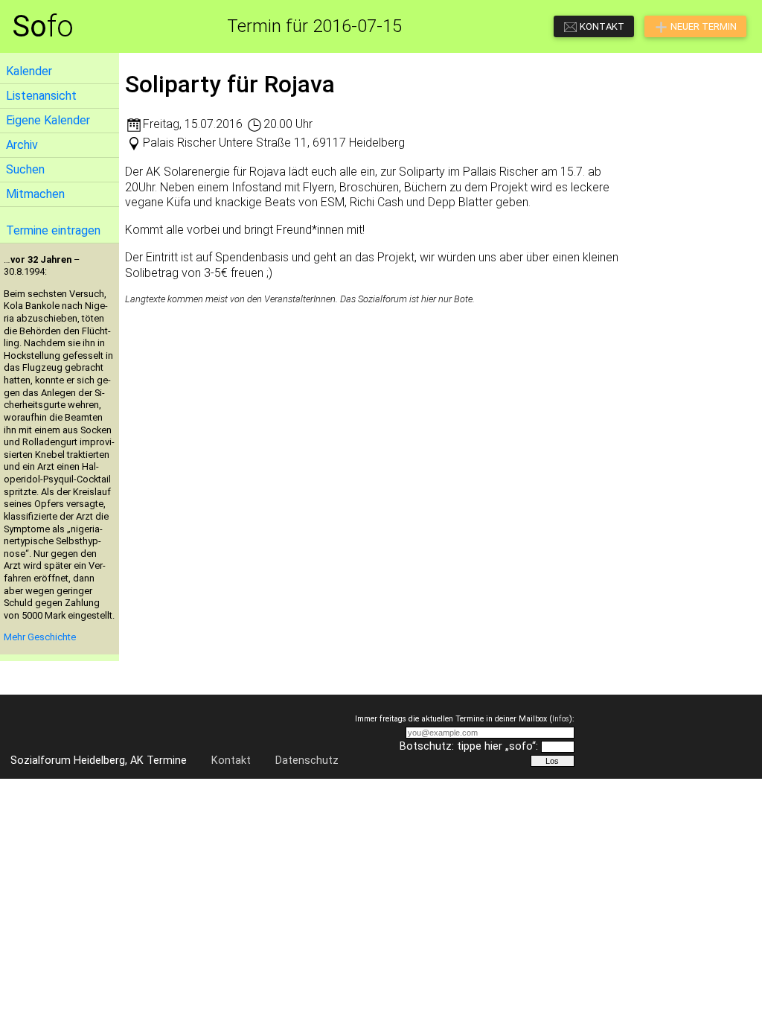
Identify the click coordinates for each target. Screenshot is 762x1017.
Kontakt (231, 760)
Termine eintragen (53, 230)
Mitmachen (35, 194)
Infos (560, 719)
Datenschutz (307, 760)
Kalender (29, 71)
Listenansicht (41, 96)
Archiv (22, 145)
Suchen (25, 169)
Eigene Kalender (48, 120)
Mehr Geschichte (40, 637)
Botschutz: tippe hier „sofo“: (469, 746)
